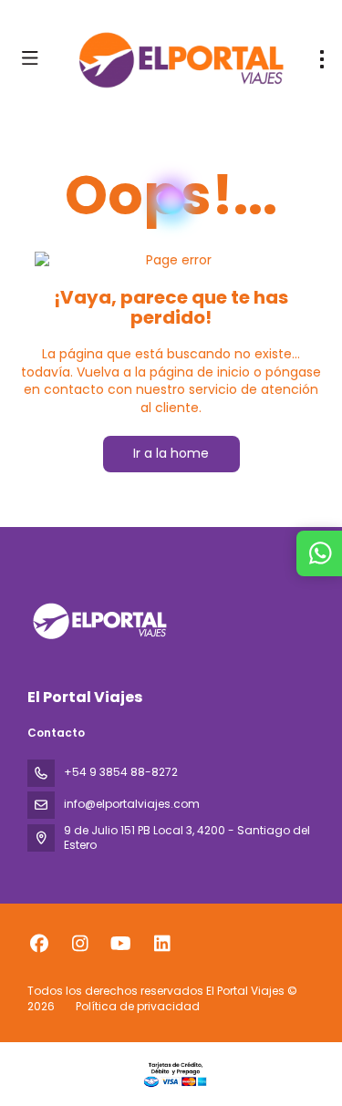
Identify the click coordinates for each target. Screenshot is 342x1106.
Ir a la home (171, 453)
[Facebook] (38, 943)
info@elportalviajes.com (132, 803)
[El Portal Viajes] (97, 621)
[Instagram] (79, 943)
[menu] (322, 59)
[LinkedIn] (161, 943)
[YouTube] (120, 943)
